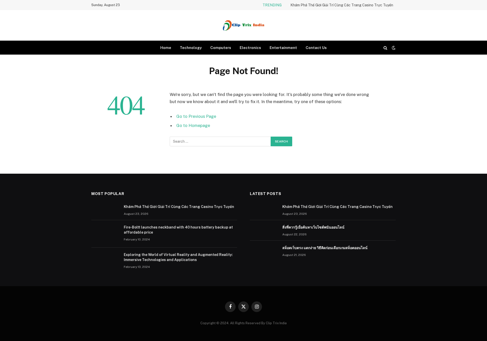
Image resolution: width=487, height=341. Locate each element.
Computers (220, 47)
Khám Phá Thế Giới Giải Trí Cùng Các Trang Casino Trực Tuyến (341, 5)
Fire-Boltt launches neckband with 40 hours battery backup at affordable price (178, 229)
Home (165, 47)
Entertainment (283, 47)
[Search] (385, 47)
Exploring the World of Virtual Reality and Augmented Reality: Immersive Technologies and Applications (178, 257)
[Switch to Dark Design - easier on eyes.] (393, 48)
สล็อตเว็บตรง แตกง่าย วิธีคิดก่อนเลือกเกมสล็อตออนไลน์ (325, 248)
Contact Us (316, 47)
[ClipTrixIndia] (243, 25)
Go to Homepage (193, 125)
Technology (191, 47)
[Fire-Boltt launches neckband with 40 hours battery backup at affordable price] (105, 233)
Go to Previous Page (196, 116)
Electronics (250, 47)
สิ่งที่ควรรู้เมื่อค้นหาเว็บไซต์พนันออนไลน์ (313, 227)
